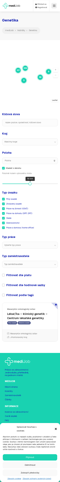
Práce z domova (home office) (20, 228)
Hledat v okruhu (13, 168)
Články (8, 399)
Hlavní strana (11, 387)
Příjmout (30, 457)
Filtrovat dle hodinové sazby (25, 285)
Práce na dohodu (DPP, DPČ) (19, 213)
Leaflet (54, 100)
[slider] (30, 183)
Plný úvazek (11, 199)
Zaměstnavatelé (13, 395)
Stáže (8, 218)
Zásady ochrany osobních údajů (37, 478)
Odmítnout (30, 465)
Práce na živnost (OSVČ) (17, 209)
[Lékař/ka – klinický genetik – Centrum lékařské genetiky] (30, 322)
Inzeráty (9, 391)
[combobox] (30, 141)
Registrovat (42, 7)
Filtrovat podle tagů (20, 295)
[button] (55, 429)
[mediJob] (11, 4)
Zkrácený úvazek (14, 204)
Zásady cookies (14, 478)
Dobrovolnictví (12, 223)
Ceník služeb (11, 416)
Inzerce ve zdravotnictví (16, 412)
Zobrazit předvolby (30, 473)
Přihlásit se (41, 4)
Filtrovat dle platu (18, 275)
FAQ (7, 420)
